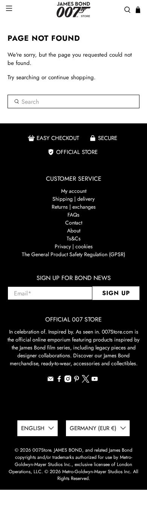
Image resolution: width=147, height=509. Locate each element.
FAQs (73, 214)
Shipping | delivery (73, 199)
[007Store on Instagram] (67, 380)
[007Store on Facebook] (59, 380)
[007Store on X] (85, 380)
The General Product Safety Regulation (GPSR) (73, 254)
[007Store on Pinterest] (76, 380)
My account (73, 191)
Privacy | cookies (74, 246)
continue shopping (71, 77)
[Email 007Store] (50, 380)
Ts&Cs (74, 238)
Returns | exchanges (74, 207)
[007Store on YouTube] (94, 380)
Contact (73, 222)
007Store (41, 450)
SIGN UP (116, 293)
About (73, 230)
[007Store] (73, 9)
